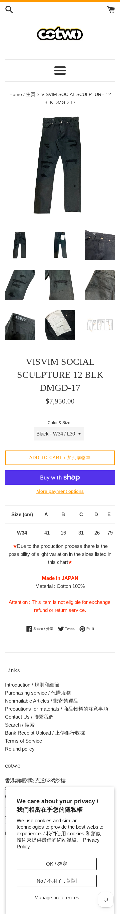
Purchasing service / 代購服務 (38, 693)
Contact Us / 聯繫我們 (29, 717)
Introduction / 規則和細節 (32, 685)
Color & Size (59, 422)
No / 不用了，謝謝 (57, 881)
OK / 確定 (56, 864)
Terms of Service (23, 741)
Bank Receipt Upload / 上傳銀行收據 (45, 733)
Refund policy (20, 749)
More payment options (60, 491)
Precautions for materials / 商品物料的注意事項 (56, 709)
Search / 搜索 (20, 725)
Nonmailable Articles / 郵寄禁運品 (41, 701)
